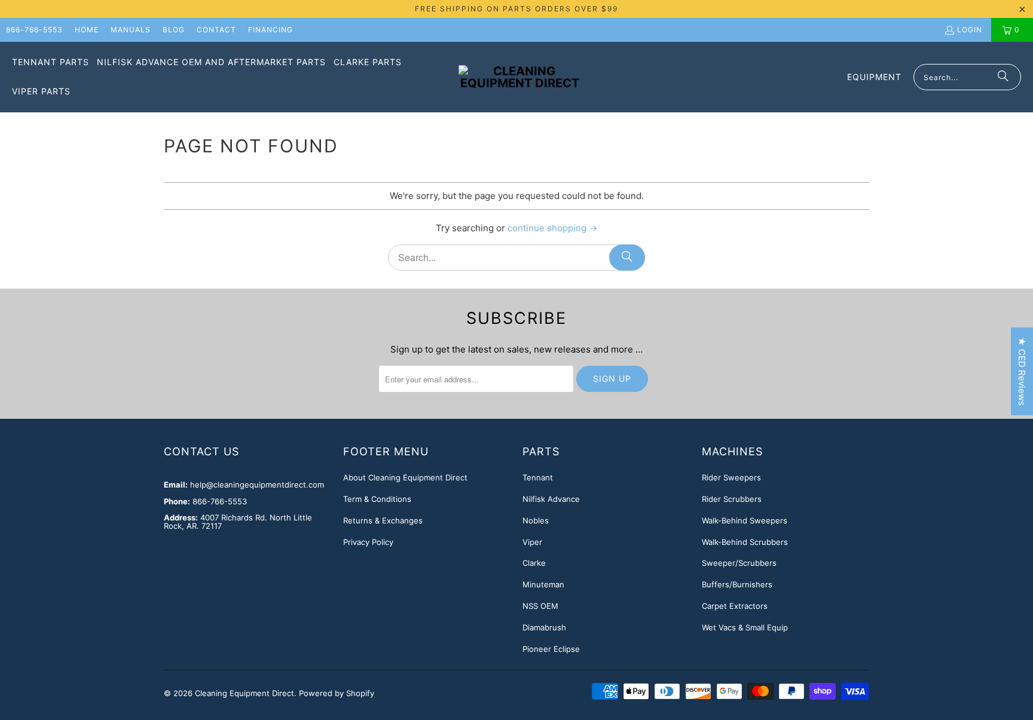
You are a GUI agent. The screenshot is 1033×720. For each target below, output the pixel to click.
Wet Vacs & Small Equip (745, 627)
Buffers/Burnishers (737, 584)
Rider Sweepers (731, 477)
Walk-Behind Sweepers (744, 520)
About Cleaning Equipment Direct (405, 477)
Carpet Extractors (735, 606)
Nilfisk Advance (551, 499)
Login (969, 29)
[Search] (1003, 77)
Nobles (535, 520)
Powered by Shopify (336, 693)
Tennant (537, 477)
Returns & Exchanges (383, 520)
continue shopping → (552, 228)
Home (87, 29)
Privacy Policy (368, 542)
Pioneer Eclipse (551, 649)
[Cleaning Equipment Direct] (520, 77)
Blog (174, 29)
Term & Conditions (377, 499)
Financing (270, 29)
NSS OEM (540, 606)
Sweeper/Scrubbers (739, 563)
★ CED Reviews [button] (1022, 371)
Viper (532, 542)
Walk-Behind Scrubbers (745, 542)
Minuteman (543, 584)
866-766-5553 (34, 29)
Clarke (534, 563)
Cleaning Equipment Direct (244, 693)
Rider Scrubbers (732, 499)
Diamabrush (544, 627)
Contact (216, 29)
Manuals (131, 29)
